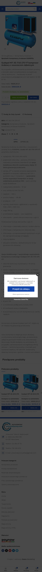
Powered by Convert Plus (21, 299)
